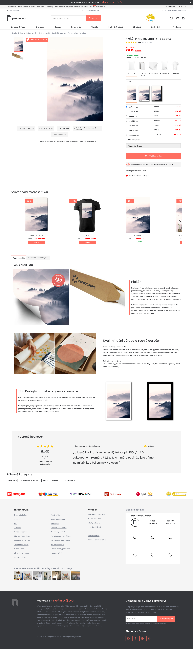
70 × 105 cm (133, 126)
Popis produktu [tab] (19, 258)
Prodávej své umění (81, 6)
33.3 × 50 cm (133, 111)
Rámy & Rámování (37, 6)
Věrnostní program (21, 553)
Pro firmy (176, 27)
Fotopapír (131, 73)
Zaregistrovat (166, 619)
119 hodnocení (147, 43)
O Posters (17, 528)
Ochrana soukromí (21, 545)
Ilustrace (40, 27)
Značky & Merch (18, 27)
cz (184, 6)
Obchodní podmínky (22, 536)
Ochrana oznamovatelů (97, 540)
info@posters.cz (94, 523)
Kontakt (17, 519)
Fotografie (76, 27)
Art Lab (92, 6)
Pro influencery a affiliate (60, 536)
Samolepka (164, 73)
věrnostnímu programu (164, 164)
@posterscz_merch (141, 515)
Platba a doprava (24, 6)
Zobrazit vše (45, 464)
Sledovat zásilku (20, 515)
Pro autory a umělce (58, 532)
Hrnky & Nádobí (115, 27)
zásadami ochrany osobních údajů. (155, 623)
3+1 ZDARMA (14, 10)
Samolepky (55, 523)
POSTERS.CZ (22, 18)
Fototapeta (153, 73)
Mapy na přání (60, 6)
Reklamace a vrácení (22, 540)
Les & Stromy (69, 480)
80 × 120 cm (133, 130)
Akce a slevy (100, 6)
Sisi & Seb (166, 39)
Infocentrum (11, 6)
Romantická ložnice (29, 480)
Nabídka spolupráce (58, 528)
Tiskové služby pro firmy (60, 549)
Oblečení (137, 27)
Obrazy (58, 27)
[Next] (179, 221)
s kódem (138, 51)
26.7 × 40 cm (133, 107)
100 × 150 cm (134, 135)
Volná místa (55, 515)
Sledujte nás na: (135, 509)
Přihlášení (171, 6)
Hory (44, 480)
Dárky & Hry (156, 27)
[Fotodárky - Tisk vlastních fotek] (171, 18)
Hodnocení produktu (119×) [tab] (38, 258)
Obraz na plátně (142, 74)
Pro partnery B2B (57, 545)
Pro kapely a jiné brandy (60, 540)
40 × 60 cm (133, 116)
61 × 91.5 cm (133, 121)
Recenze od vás (20, 557)
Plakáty (94, 27)
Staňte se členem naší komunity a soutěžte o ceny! (43, 568)
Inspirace (69, 6)
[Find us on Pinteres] (142, 638)
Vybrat (36, 242)
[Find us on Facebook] (135, 638)
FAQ (15, 523)
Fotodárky (49, 6)
